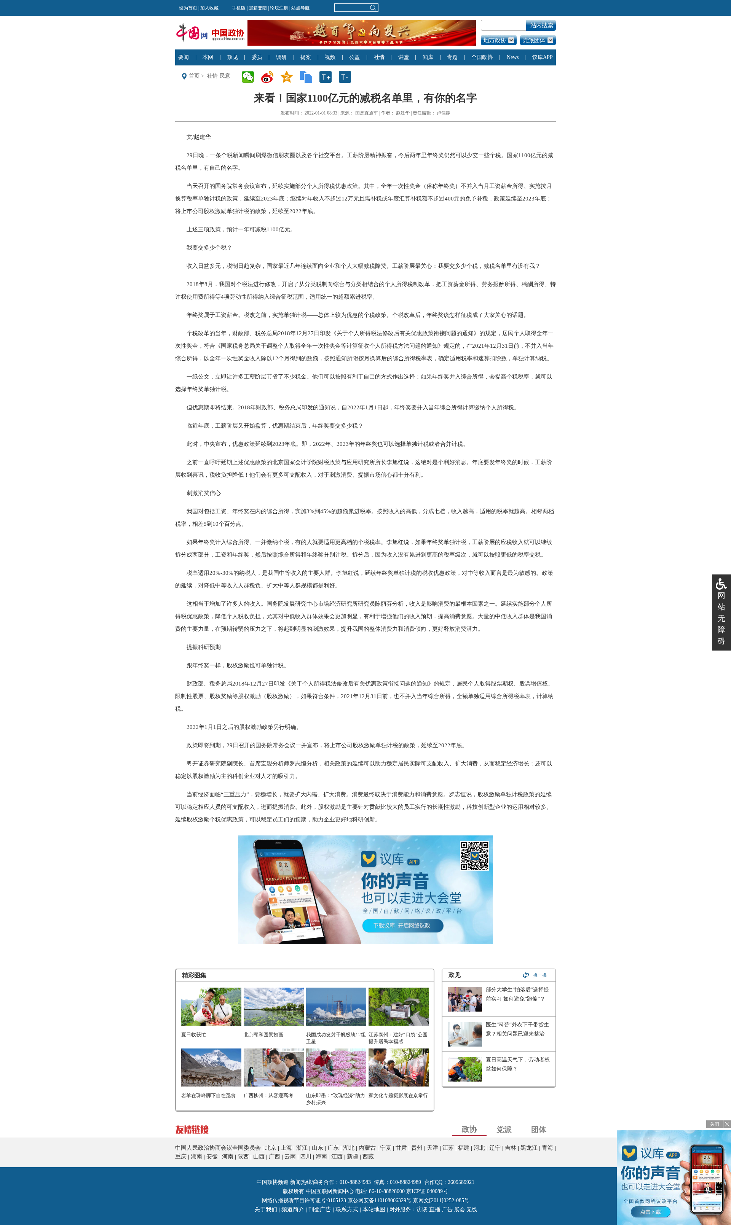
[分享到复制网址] (308, 77)
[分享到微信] (250, 77)
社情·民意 (218, 76)
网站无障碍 (721, 618)
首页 (194, 76)
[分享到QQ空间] (289, 77)
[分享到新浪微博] (269, 77)
